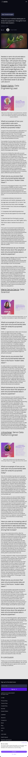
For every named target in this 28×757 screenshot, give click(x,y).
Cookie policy (24, 742)
